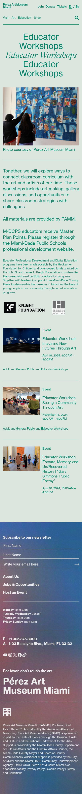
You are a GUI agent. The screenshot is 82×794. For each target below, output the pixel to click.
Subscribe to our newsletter (27, 537)
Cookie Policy (55, 769)
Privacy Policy (36, 769)
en (70, 6)
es (77, 6)
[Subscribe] (76, 565)
